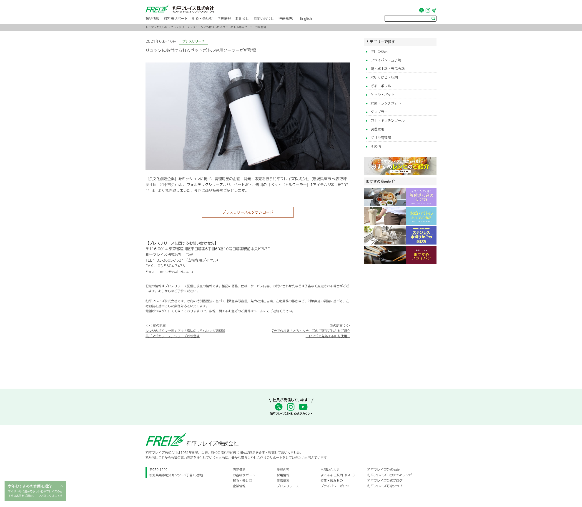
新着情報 (283, 480)
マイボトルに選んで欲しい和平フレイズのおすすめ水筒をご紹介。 (35, 493)
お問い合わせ (263, 18)
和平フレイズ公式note (383, 469)
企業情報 (224, 18)
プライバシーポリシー (336, 486)
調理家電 (377, 129)
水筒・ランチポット (386, 103)
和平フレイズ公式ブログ (384, 480)
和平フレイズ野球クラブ (384, 486)
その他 (376, 146)
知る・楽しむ (202, 18)
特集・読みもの (332, 480)
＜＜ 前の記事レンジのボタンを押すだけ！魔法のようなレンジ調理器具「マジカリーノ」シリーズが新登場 (185, 331)
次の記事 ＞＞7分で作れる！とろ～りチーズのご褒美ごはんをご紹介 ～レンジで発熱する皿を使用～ (311, 331)
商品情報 (152, 18)
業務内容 (283, 469)
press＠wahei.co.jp (175, 271)
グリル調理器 (381, 138)
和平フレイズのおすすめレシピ (389, 475)
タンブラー (379, 112)
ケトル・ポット (382, 94)
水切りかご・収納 (384, 77)
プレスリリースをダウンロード (247, 212)
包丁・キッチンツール (388, 120)
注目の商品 (379, 51)
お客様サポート (176, 18)
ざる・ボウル (381, 86)
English (306, 18)
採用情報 (283, 475)
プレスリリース (180, 27)
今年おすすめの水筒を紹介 (30, 486)
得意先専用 (287, 18)
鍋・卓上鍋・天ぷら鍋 (388, 68)
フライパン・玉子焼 (386, 60)
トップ (150, 27)
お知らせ (242, 18)
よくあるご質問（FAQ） (339, 475)
